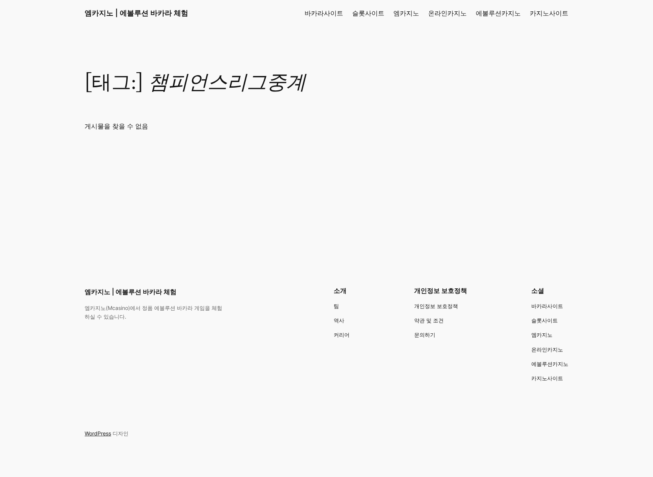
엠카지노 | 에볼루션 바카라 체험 (136, 12)
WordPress (98, 433)
